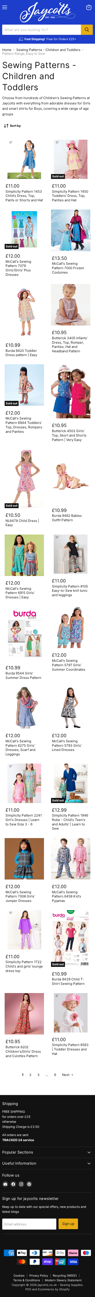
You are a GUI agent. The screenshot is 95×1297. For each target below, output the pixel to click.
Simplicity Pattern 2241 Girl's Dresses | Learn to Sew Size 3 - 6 (24, 819)
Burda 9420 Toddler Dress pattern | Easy (21, 353)
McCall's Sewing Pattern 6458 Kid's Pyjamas (66, 896)
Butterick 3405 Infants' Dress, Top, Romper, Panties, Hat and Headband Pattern (69, 344)
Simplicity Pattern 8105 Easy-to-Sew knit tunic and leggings (70, 590)
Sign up (68, 1224)
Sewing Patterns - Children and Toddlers (48, 50)
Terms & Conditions (26, 1280)
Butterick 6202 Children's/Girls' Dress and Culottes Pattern (23, 1051)
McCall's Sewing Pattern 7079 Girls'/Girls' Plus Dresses (18, 268)
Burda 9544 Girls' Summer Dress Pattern (23, 675)
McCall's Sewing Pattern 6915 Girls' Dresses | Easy (20, 592)
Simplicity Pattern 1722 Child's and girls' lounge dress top (24, 966)
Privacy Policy (38, 1275)
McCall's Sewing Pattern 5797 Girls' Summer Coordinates (68, 664)
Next (66, 1075)
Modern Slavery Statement (63, 1280)
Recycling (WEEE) (65, 1275)
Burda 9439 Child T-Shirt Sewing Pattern (68, 981)
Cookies (19, 1275)
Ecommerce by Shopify (54, 1289)
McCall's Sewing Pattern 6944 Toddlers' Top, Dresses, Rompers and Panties (24, 424)
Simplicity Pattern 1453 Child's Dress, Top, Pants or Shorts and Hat (24, 195)
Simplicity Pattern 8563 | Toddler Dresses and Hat (70, 1049)
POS (28, 1289)
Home (6, 50)
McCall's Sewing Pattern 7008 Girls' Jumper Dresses (20, 896)
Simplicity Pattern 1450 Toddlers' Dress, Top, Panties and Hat (70, 195)
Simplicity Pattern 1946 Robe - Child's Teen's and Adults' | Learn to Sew (70, 822)
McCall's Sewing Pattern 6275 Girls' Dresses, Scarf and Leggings (20, 747)
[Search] (87, 30)
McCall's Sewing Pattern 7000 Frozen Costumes (68, 267)
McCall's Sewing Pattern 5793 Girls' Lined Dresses (67, 745)
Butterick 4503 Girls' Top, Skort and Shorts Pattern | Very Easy (69, 435)
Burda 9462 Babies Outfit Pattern (67, 517)
